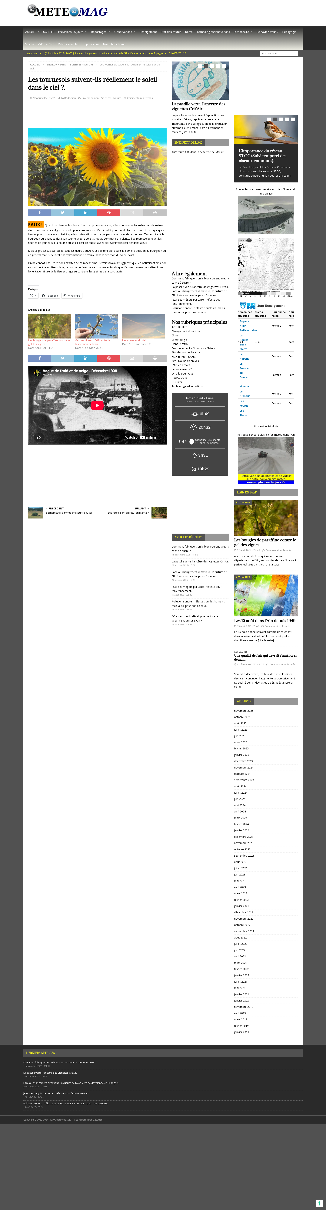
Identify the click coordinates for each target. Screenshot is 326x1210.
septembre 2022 (244, 931)
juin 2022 (239, 950)
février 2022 (241, 969)
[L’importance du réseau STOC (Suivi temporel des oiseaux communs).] (266, 129)
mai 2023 (239, 880)
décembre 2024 (243, 761)
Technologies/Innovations (213, 32)
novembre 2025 (243, 710)
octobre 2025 (242, 717)
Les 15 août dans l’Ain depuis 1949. (265, 620)
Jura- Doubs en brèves (185, 361)
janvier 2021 (241, 994)
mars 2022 (240, 962)
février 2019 (241, 1025)
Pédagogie (289, 32)
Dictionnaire (241, 32)
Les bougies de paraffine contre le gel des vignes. (265, 542)
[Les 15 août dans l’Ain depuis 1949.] (266, 595)
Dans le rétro (180, 344)
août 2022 (240, 937)
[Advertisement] (210, 12)
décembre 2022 (243, 912)
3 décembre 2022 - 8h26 (250, 664)
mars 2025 (240, 742)
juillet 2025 (240, 729)
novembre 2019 (243, 1006)
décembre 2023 (243, 836)
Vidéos (29, 44)
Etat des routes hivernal (186, 352)
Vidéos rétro (46, 44)
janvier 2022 (241, 975)
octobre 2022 (242, 925)
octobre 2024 (242, 773)
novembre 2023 (243, 843)
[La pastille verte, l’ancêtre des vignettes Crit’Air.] (200, 80)
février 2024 (241, 824)
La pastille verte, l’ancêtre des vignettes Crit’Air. (198, 106)
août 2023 (240, 862)
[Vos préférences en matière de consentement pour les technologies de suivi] (319, 1203)
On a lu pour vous (182, 373)
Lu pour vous (90, 44)
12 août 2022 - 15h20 (44, 98)
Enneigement (148, 32)
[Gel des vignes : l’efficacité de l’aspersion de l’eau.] (96, 326)
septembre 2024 (244, 780)
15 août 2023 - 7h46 (248, 626)
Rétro (189, 32)
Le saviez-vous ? (267, 32)
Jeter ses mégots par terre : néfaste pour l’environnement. (56, 1093)
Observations (123, 32)
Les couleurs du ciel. (134, 340)
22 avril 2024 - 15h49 (248, 550)
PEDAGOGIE (179, 377)
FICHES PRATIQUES (184, 356)
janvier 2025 (241, 754)
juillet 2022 (240, 943)
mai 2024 (239, 805)
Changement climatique (186, 331)
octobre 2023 (242, 849)
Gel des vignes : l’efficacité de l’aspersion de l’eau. (93, 342)
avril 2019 (240, 1013)
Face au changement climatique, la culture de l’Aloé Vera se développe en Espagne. (70, 1083)
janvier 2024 (241, 830)
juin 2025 (239, 736)
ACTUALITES (46, 32)
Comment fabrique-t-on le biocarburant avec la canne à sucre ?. (59, 1062)
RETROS (177, 382)
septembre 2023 (244, 855)
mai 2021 (239, 988)
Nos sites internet (115, 44)
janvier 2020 (241, 1000)
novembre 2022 (243, 918)
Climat (175, 335)
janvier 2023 (241, 906)
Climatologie (179, 340)
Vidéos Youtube (68, 44)
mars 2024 (240, 817)
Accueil (29, 32)
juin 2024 (239, 799)
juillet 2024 (240, 792)
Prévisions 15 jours (70, 32)
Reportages (99, 32)
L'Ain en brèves (181, 365)
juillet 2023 (240, 868)
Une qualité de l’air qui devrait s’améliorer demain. (265, 657)
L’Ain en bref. (247, 492)
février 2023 (241, 899)
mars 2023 (240, 893)
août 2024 (240, 786)
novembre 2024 (243, 767)
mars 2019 (240, 1019)
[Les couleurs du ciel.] (143, 326)
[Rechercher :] (279, 53)
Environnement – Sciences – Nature (193, 348)
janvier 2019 (241, 1032)
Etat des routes (171, 32)
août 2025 (240, 723)
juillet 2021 (240, 981)
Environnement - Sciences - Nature (101, 98)
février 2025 (241, 748)
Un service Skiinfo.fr (266, 426)
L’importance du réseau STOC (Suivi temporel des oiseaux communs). (262, 155)
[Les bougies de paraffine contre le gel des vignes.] (49, 326)
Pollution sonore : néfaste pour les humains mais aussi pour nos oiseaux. (65, 1103)
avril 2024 (240, 811)
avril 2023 (240, 887)
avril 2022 (240, 956)
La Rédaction (68, 98)
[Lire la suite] (190, 132)
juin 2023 (239, 874)
